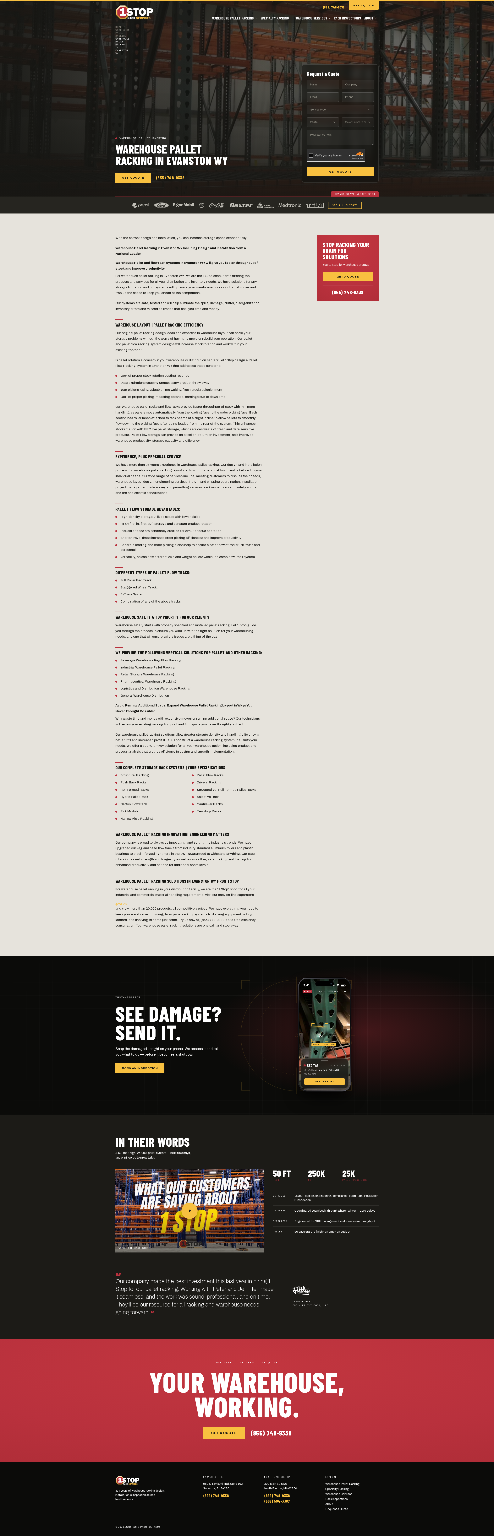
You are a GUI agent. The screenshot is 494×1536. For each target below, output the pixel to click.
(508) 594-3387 (277, 1501)
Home (118, 26)
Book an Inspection (140, 1068)
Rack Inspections (347, 18)
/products (121, 904)
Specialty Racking (275, 18)
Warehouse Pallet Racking (233, 18)
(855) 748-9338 (333, 7)
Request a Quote (336, 1509)
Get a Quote (363, 5)
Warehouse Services (311, 18)
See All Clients (345, 205)
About (369, 18)
